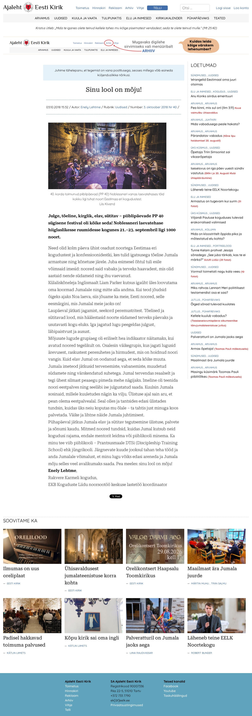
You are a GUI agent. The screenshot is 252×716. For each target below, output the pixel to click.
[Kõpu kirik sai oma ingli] (94, 632)
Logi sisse (223, 8)
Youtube (170, 691)
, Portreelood (222, 245)
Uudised (60, 18)
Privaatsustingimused (127, 705)
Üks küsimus (199, 147)
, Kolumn (210, 229)
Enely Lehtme (91, 107)
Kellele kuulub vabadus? (209, 316)
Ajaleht (12, 7)
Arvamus (42, 18)
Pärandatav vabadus (207, 136)
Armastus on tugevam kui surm (214, 201)
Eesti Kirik (49, 7)
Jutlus (196, 299)
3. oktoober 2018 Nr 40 (160, 107)
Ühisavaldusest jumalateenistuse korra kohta (90, 576)
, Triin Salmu (218, 583)
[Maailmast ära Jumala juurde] (216, 563)
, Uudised (213, 75)
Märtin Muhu (200, 583)
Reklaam (115, 8)
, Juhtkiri (210, 119)
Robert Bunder (201, 652)
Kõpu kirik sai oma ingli (92, 638)
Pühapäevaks (198, 18)
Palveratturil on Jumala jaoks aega (217, 337)
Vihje (140, 8)
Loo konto (241, 8)
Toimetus (82, 8)
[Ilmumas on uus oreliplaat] (32, 563)
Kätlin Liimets (16, 652)
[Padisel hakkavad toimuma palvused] (32, 632)
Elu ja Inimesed (138, 18)
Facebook (171, 686)
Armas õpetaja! (202, 349)
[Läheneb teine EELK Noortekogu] (216, 632)
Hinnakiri (99, 8)
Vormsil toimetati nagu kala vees (216, 271)
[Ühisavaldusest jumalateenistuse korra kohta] (94, 563)
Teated (219, 18)
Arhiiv (129, 8)
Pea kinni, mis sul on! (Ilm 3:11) (213, 108)
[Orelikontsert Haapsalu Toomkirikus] (155, 563)
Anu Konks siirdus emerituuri (212, 96)
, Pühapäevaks (210, 299)
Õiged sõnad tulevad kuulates (213, 304)
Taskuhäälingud (175, 695)
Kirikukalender (169, 18)
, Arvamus (210, 103)
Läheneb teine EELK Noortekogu (215, 189)
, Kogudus (219, 91)
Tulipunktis (111, 18)
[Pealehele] (28, 11)
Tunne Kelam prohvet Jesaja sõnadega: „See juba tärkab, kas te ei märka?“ (218, 255)
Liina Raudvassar (141, 652)
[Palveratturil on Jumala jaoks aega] (155, 632)
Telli (68, 710)
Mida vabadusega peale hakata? (215, 124)
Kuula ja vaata (84, 18)
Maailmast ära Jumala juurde (212, 360)
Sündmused (199, 75)
